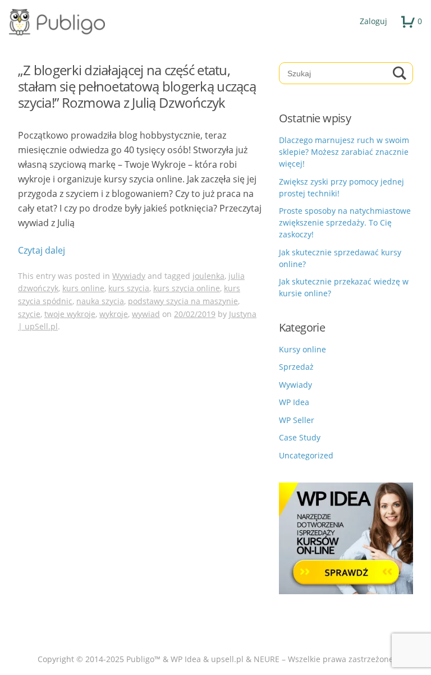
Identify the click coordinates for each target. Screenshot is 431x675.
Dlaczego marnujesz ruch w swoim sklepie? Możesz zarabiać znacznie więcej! (344, 152)
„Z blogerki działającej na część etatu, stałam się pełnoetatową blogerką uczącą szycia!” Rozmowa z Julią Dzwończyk (137, 86)
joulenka (208, 275)
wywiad (146, 314)
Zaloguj (373, 21)
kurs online (83, 288)
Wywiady (128, 275)
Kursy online (302, 349)
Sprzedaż (296, 366)
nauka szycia (100, 301)
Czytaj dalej (41, 250)
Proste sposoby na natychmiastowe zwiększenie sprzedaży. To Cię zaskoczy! (345, 222)
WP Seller (296, 420)
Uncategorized (306, 455)
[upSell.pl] (215, 22)
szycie (29, 314)
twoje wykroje (69, 314)
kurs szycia (128, 288)
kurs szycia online (186, 288)
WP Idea (294, 402)
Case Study (299, 437)
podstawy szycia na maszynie (183, 301)
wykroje (113, 314)
